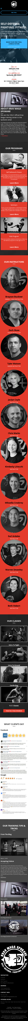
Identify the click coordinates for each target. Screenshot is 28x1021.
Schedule (3, 977)
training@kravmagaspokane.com (9, 996)
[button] (1, 8)
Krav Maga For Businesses (7, 983)
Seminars (3, 979)
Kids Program (4, 981)
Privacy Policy (9, 1008)
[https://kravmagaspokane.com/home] (14, 4)
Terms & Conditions (17, 1008)
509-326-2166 (4, 995)
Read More (3, 877)
